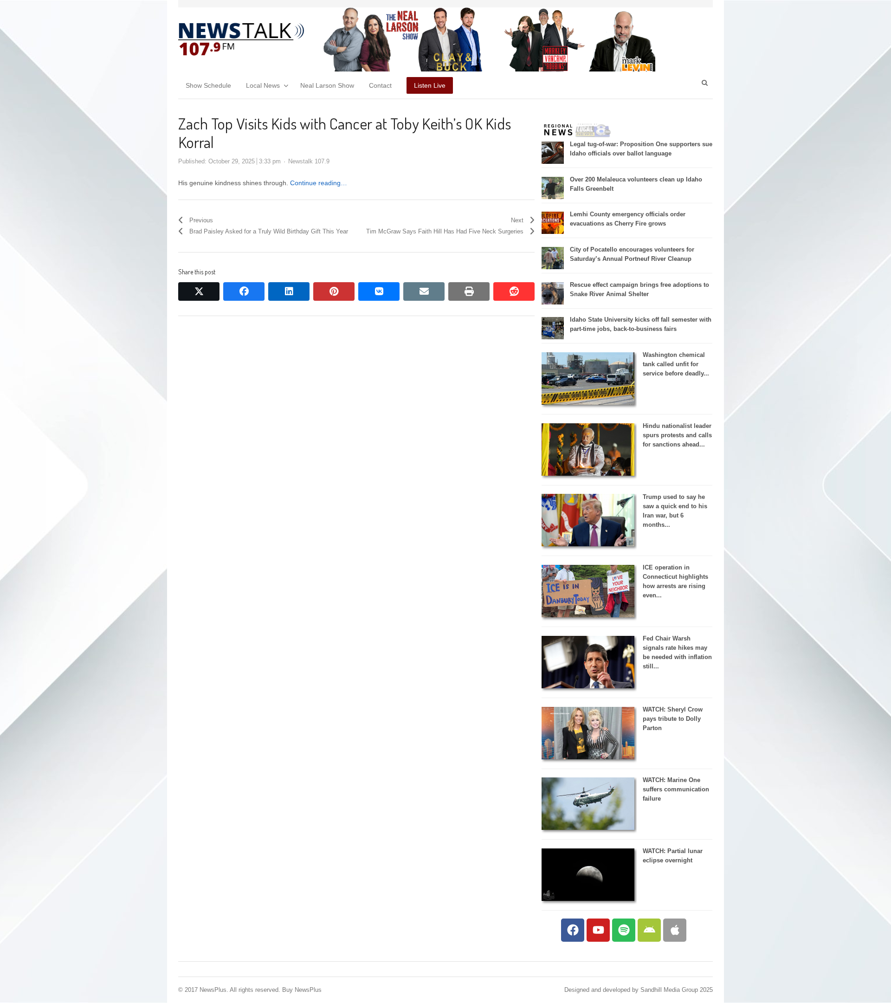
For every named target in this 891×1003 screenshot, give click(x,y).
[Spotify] (623, 930)
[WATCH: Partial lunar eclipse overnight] (588, 898)
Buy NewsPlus (302, 989)
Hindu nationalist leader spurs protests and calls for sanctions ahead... (677, 435)
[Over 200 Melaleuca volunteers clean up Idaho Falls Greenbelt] (553, 197)
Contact (380, 85)
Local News (263, 85)
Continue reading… (318, 183)
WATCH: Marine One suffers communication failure (676, 789)
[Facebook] (572, 930)
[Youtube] (598, 930)
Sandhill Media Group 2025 (676, 989)
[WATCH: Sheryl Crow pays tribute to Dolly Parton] (588, 757)
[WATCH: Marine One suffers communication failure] (588, 827)
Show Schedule (208, 85)
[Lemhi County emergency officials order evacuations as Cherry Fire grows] (553, 231)
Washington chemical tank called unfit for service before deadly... (676, 364)
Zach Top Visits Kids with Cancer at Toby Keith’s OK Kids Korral (344, 132)
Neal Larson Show (327, 85)
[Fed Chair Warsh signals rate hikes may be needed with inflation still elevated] (588, 686)
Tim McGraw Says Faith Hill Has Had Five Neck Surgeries (444, 231)
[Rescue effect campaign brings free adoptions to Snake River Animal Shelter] (553, 302)
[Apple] (674, 930)
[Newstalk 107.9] (241, 39)
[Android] (649, 930)
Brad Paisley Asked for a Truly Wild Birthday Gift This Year (268, 231)
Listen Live (430, 85)
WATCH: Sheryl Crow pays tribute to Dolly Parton (673, 718)
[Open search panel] (704, 82)
